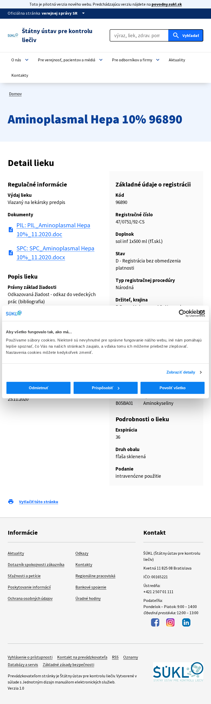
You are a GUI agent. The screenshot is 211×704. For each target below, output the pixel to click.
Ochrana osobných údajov (30, 598)
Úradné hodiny (88, 598)
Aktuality (16, 553)
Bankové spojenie (90, 587)
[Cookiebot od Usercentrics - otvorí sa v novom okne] (182, 313)
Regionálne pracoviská (95, 575)
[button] (20, 59)
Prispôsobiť (102, 388)
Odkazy (81, 553)
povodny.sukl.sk (167, 4)
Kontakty (83, 564)
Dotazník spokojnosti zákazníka (36, 564)
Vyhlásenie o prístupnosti (30, 657)
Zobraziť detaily (180, 372)
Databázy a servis (23, 664)
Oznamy (130, 657)
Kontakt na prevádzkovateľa (82, 657)
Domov (15, 93)
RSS (115, 657)
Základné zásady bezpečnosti (68, 664)
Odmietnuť (38, 388)
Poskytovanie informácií (29, 587)
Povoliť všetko (173, 388)
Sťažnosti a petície (24, 575)
